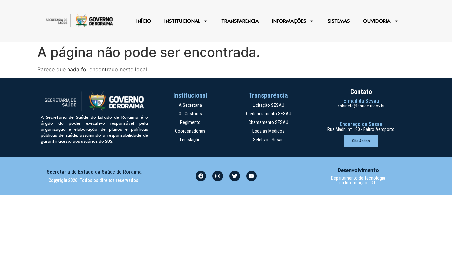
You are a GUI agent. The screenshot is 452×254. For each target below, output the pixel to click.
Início (143, 20)
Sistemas (339, 20)
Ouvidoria (376, 20)
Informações (289, 20)
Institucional (182, 20)
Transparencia (240, 20)
